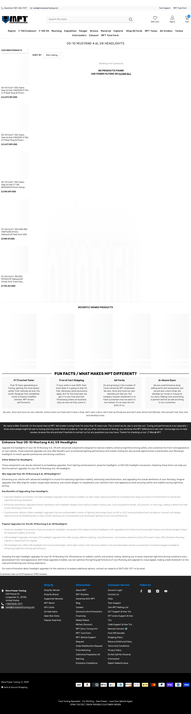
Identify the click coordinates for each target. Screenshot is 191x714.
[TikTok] (157, 591)
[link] (19, 362)
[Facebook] (141, 591)
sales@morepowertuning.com (45, 8)
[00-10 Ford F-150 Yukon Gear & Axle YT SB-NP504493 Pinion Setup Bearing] (15, 165)
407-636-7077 (20, 8)
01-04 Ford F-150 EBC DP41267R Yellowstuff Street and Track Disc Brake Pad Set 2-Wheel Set (14, 279)
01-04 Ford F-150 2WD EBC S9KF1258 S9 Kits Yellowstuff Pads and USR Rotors (14, 232)
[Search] (90, 19)
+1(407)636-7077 (14, 604)
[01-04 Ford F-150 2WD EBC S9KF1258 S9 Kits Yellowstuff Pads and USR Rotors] (15, 212)
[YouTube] (166, 591)
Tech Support (164, 8)
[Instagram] (149, 591)
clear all (124, 73)
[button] (53, 55)
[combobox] (87, 19)
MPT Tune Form (180, 8)
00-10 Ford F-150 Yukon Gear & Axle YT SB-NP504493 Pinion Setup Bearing (13, 185)
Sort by (36, 55)
